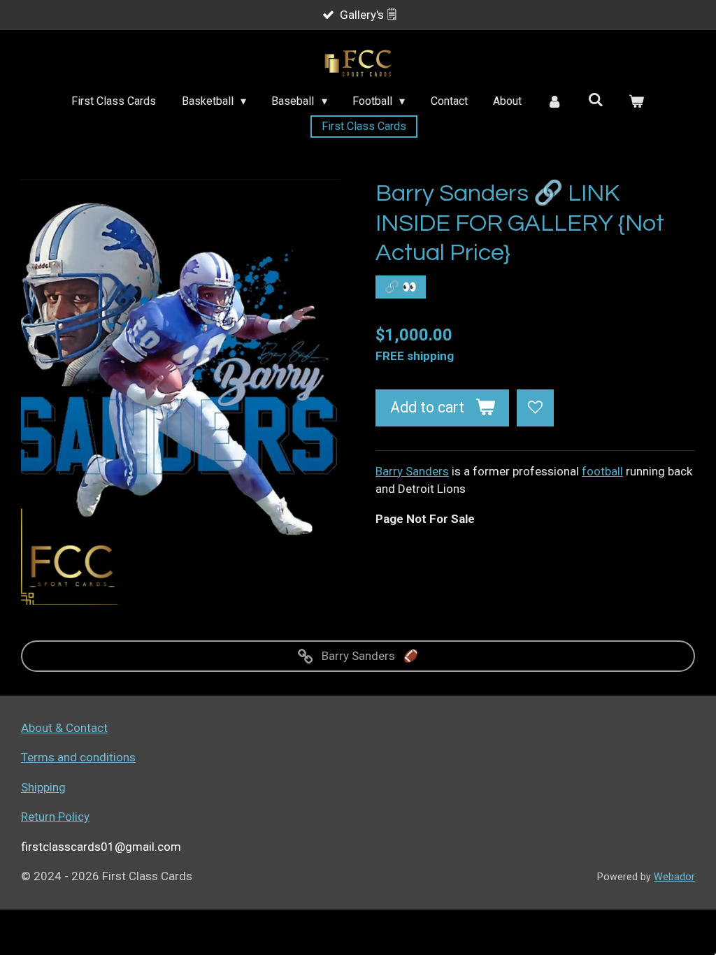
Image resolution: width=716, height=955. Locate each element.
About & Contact (64, 728)
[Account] (554, 101)
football (602, 471)
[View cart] (636, 101)
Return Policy (55, 817)
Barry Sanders (412, 471)
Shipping (43, 787)
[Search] (596, 99)
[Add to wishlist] (535, 407)
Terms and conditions (78, 757)
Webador (674, 876)
